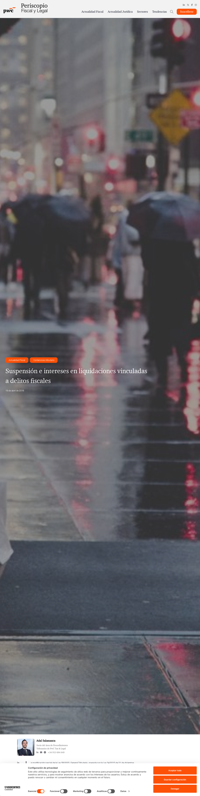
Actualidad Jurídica (120, 12)
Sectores (142, 12)
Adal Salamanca (45, 740)
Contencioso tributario (43, 360)
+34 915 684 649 (56, 752)
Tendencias (159, 12)
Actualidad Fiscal (92, 12)
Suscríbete (186, 12)
